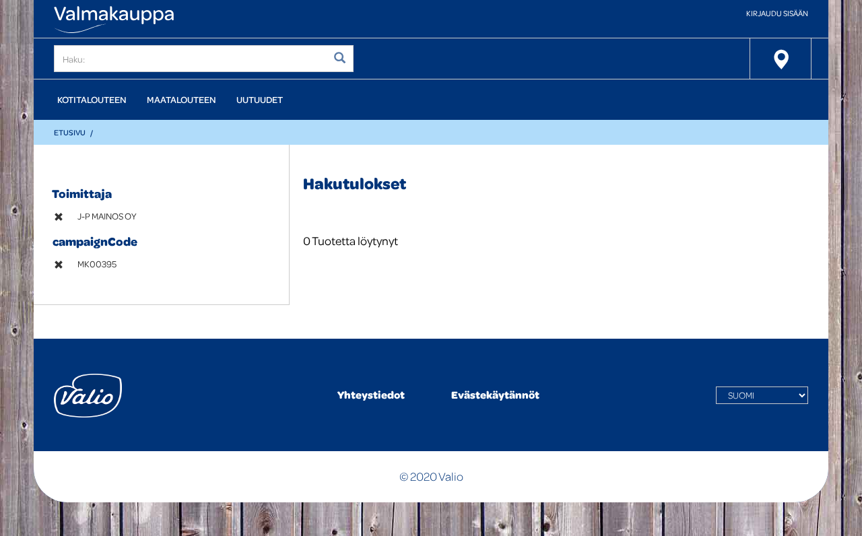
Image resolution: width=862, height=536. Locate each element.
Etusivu (70, 132)
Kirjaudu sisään (777, 13)
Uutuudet (259, 99)
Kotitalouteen (92, 99)
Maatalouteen (181, 99)
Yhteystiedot (371, 394)
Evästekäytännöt (495, 394)
